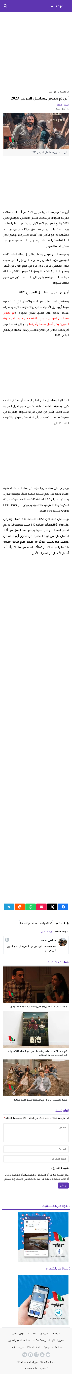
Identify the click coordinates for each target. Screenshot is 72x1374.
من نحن (44, 1333)
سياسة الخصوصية (53, 1347)
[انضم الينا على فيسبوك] (30, 1354)
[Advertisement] (36, 50)
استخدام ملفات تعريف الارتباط (25, 1347)
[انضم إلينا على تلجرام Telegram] (24, 1354)
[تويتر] (7, 939)
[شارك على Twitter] (52, 907)
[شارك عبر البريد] (41, 907)
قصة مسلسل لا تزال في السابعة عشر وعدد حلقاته (40, 1099)
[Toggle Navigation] (67, 6)
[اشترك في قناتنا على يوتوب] (47, 1354)
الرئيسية (56, 1333)
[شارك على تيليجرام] (9, 907)
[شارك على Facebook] (63, 907)
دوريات (52, 91)
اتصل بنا (32, 1333)
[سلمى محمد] (62, 942)
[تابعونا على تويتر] (42, 1354)
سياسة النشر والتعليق (19, 1340)
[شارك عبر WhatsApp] (30, 907)
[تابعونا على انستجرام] (36, 1354)
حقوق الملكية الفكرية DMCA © (48, 1340)
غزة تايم (57, 6)
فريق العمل (18, 1333)
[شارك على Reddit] (19, 907)
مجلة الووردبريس (32, 1368)
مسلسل (45, 931)
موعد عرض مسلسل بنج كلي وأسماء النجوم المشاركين (38, 1006)
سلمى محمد (62, 104)
